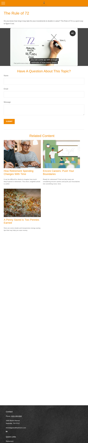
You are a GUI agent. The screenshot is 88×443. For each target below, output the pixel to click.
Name (6, 76)
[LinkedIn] (6, 432)
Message (7, 102)
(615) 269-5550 (16, 416)
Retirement (9, 441)
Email (6, 89)
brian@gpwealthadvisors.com (16, 428)
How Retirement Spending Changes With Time (18, 172)
